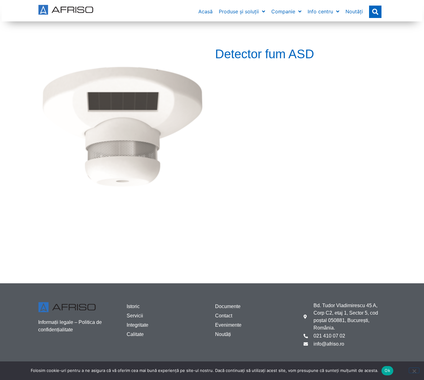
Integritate (137, 325)
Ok (387, 370)
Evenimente (228, 325)
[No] (414, 370)
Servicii (135, 315)
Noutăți (223, 334)
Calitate (135, 334)
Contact (223, 315)
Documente (228, 306)
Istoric (133, 306)
